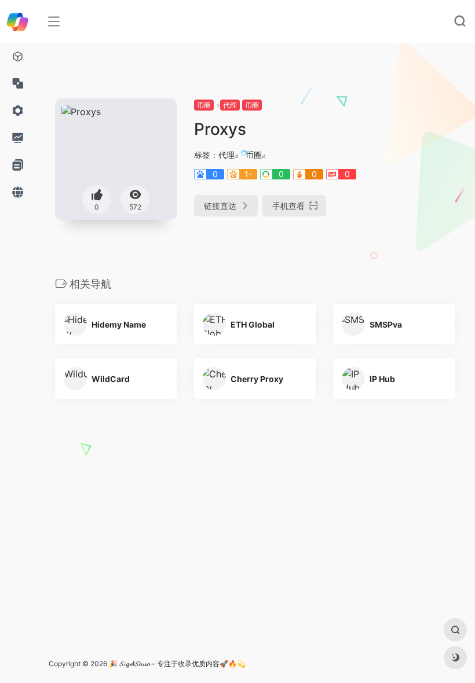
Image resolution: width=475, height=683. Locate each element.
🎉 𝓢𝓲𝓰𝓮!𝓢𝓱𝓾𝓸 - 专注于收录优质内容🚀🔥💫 (177, 663)
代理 (230, 105)
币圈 (204, 105)
